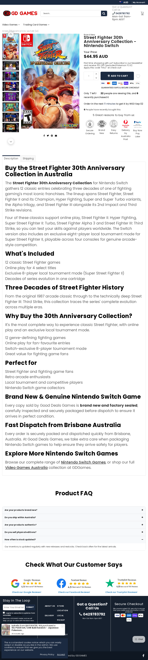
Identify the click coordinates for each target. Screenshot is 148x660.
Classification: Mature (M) (24, 31)
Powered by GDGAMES (74, 655)
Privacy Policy (16, 615)
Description (11, 158)
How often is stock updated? (20, 539)
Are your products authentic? (21, 524)
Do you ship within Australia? (20, 517)
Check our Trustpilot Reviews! (121, 592)
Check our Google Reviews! (26, 592)
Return (49, 625)
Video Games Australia (26, 467)
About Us (50, 606)
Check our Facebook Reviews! (74, 592)
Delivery (49, 615)
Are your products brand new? (21, 510)
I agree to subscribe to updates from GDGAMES (19, 614)
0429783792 (122, 13)
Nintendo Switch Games (83, 462)
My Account (139, 2)
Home (5, 31)
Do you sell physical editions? (20, 532)
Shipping (28, 158)
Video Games (10, 24)
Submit (30, 607)
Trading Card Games (35, 24)
